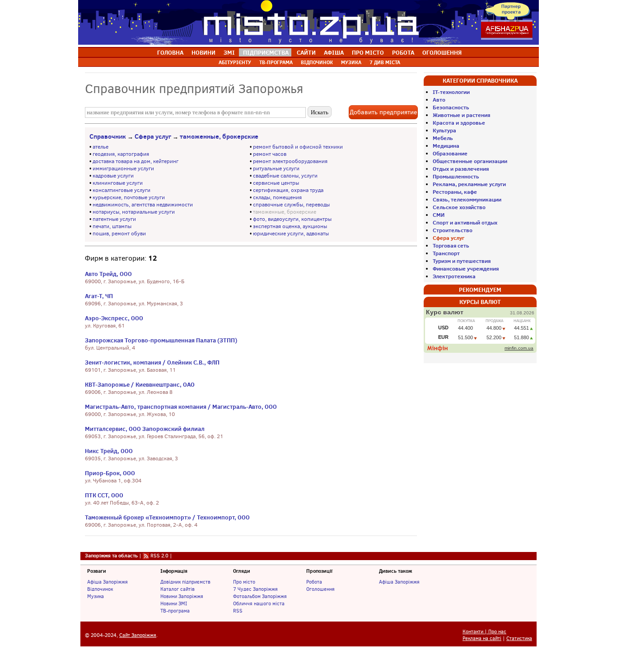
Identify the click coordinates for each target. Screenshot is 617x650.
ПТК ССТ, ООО (104, 495)
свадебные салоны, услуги (285, 175)
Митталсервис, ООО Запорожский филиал (145, 429)
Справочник (107, 136)
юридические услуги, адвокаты (291, 233)
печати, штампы (112, 226)
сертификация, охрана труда (288, 190)
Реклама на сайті (482, 638)
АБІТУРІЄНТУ (235, 62)
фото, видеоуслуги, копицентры (292, 219)
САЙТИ (306, 52)
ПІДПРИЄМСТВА (266, 52)
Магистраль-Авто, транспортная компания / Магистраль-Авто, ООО (181, 406)
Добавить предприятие (383, 112)
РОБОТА (403, 52)
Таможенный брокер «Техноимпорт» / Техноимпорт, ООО (167, 517)
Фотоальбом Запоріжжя (260, 596)
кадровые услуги (113, 175)
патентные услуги (114, 219)
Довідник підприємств (185, 582)
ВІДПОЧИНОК (317, 62)
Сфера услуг (153, 136)
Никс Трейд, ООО (109, 451)
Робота (314, 582)
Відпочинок (100, 589)
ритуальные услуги (276, 168)
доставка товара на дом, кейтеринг (135, 161)
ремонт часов (269, 154)
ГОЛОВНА (170, 52)
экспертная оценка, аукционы (290, 226)
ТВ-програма (175, 611)
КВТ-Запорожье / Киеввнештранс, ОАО (140, 384)
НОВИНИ (203, 52)
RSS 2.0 (159, 555)
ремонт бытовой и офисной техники (298, 146)
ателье (100, 146)
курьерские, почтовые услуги (129, 197)
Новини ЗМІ (173, 603)
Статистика (519, 638)
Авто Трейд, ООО (108, 274)
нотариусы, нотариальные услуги (134, 211)
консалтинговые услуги (121, 190)
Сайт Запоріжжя (137, 635)
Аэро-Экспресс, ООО (114, 318)
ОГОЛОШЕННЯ (442, 52)
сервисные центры (276, 183)
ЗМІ (229, 52)
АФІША (334, 52)
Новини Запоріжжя (181, 596)
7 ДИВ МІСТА (384, 62)
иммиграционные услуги (123, 168)
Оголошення (320, 589)
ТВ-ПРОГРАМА (276, 62)
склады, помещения (277, 197)
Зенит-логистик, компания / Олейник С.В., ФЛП (152, 362)
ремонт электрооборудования (290, 161)
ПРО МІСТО (368, 52)
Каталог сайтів (177, 589)
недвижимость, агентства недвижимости (143, 204)
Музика (95, 596)
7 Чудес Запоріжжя (255, 589)
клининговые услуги (118, 183)
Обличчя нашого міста (259, 603)
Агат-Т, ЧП (99, 296)
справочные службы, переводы (291, 204)
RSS (238, 611)
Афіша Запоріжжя (107, 582)
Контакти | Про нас (484, 631)
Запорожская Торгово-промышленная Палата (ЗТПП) (161, 340)
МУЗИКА (351, 62)
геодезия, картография (121, 154)
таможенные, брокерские (219, 136)
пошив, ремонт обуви (119, 233)
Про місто (244, 582)
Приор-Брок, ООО (110, 473)
